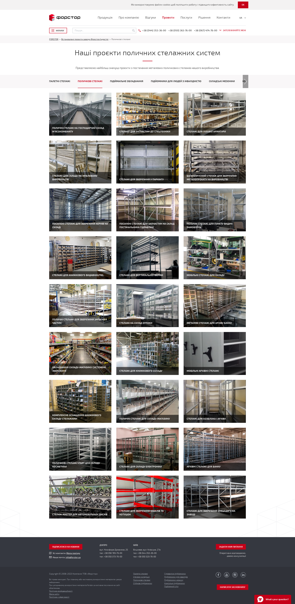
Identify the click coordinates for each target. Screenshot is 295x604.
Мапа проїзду (73, 553)
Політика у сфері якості (59, 597)
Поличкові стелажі (90, 81)
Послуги (186, 17)
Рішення (204, 17)
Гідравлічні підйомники (175, 574)
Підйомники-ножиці (173, 580)
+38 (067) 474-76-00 (205, 30)
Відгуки (150, 17)
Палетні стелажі (59, 81)
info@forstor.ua (73, 557)
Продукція (105, 17)
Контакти (223, 17)
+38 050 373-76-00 (113, 556)
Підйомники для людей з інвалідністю (176, 81)
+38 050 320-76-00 (147, 556)
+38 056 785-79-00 (113, 553)
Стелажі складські (141, 577)
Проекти (168, 17)
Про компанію (129, 17)
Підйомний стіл (171, 586)
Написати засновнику (232, 587)
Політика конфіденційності (61, 591)
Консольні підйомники (174, 583)
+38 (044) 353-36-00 (154, 30)
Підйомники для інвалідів (176, 577)
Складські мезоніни (222, 81)
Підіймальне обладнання (126, 81)
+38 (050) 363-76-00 (180, 30)
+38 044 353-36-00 (147, 553)
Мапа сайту (54, 594)
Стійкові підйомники (142, 583)
